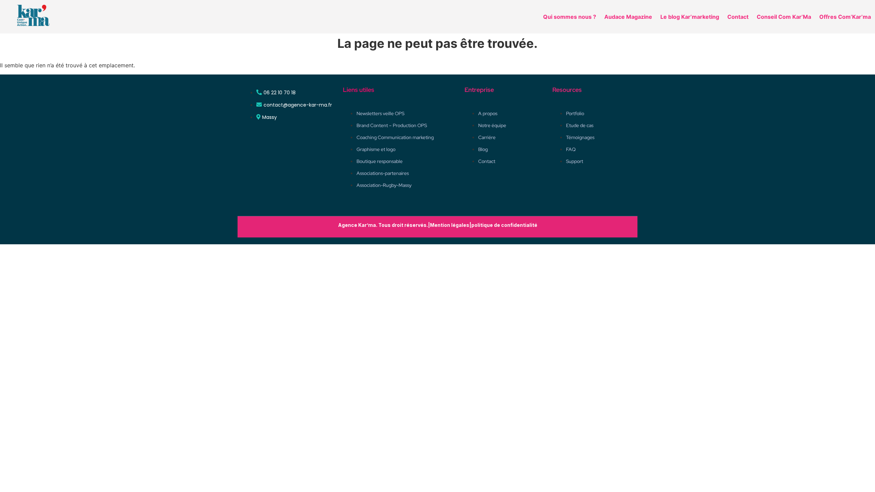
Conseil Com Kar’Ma (784, 16)
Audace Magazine (628, 16)
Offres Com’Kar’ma (845, 16)
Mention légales (449, 225)
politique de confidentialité (504, 225)
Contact (738, 16)
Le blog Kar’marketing (689, 16)
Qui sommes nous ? (569, 16)
